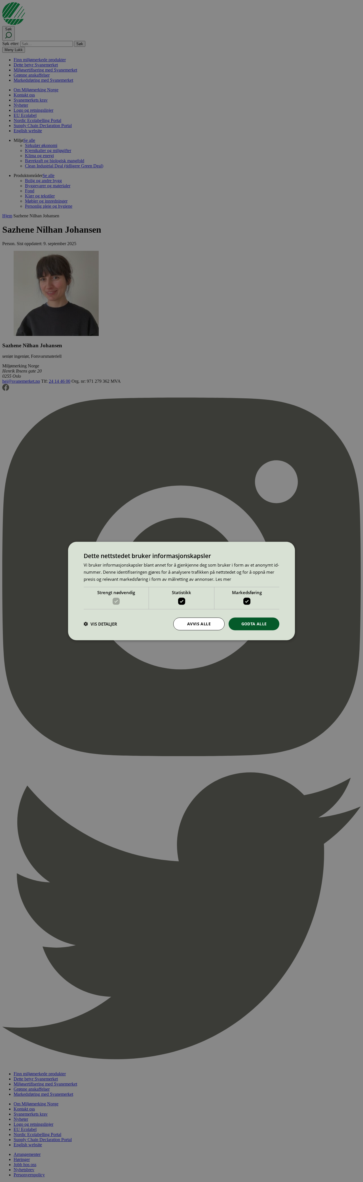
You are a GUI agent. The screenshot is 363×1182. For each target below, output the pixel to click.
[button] (100, 624)
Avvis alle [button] (199, 623)
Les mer (223, 579)
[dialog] (181, 591)
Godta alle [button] (254, 623)
